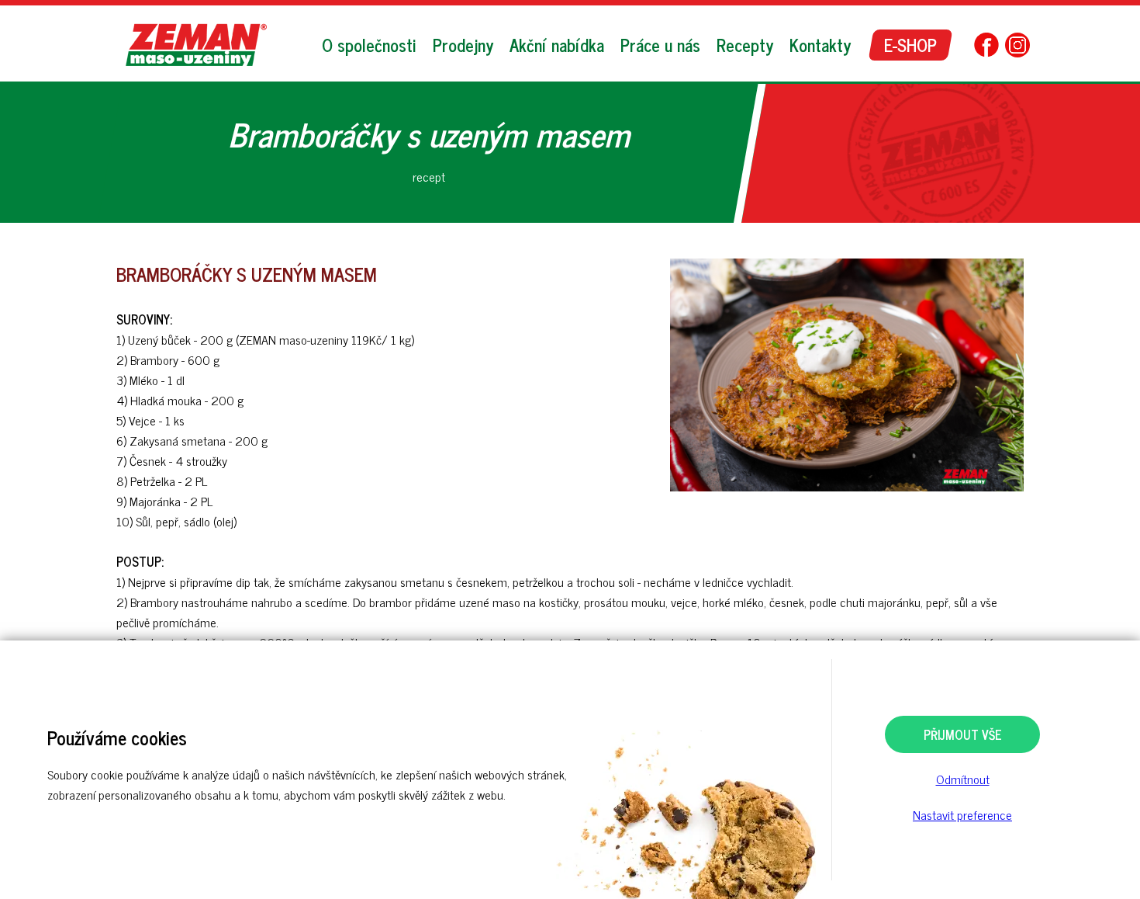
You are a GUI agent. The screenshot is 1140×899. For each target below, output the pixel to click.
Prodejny (463, 44)
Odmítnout (963, 779)
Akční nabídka (557, 44)
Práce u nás (660, 44)
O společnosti (369, 44)
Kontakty (820, 44)
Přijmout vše (963, 734)
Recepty (745, 44)
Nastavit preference (962, 814)
